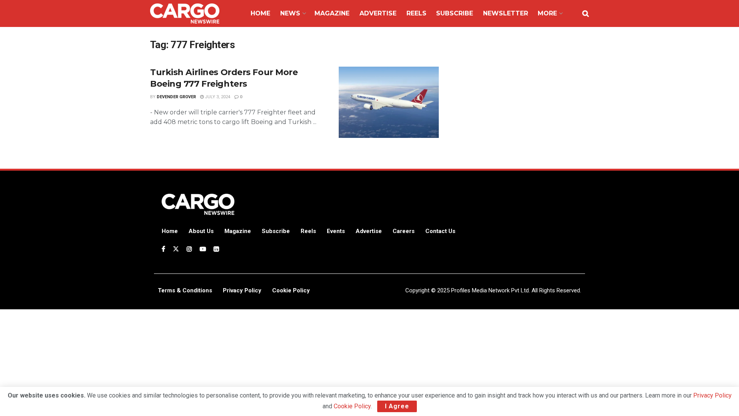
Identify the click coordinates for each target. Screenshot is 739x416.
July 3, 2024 (217, 96)
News (290, 13)
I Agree (397, 406)
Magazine (331, 13)
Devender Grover (176, 96)
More (547, 13)
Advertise (377, 13)
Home (260, 13)
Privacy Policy (712, 395)
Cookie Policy (352, 406)
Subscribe (454, 13)
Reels (416, 13)
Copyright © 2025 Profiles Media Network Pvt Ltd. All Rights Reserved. (493, 290)
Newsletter (505, 13)
